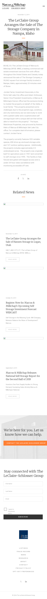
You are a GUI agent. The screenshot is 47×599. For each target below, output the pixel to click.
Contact (23, 565)
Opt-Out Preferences (23, 571)
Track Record (23, 551)
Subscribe (23, 517)
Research (23, 558)
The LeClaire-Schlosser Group (13, 6)
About (23, 561)
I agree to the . (11, 511)
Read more (12, 259)
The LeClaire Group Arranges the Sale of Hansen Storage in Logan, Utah (23, 241)
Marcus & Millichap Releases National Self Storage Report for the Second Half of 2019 (23, 376)
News (23, 555)
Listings (23, 548)
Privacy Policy (23, 568)
